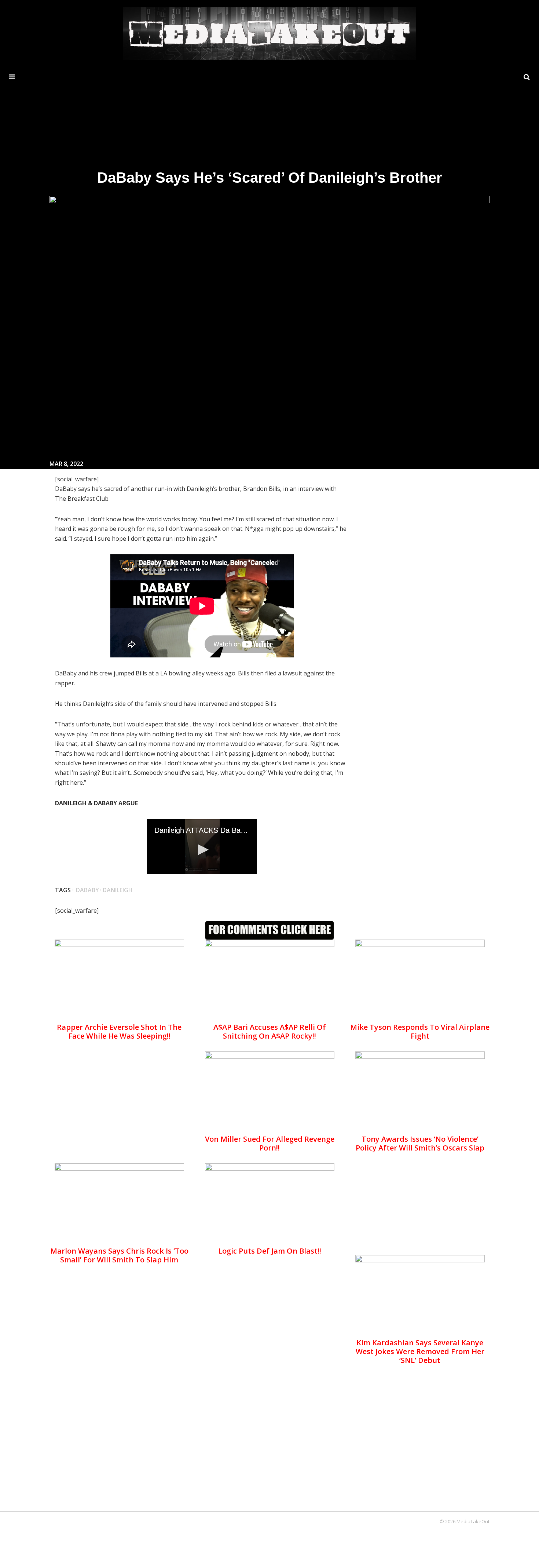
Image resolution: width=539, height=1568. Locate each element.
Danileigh (118, 890)
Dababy (87, 890)
